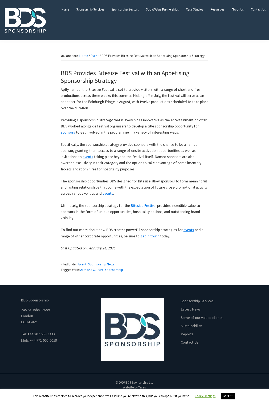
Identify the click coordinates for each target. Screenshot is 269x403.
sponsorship (114, 270)
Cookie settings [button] (205, 396)
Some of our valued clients (202, 317)
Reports (187, 334)
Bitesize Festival (143, 205)
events (88, 156)
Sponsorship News (101, 264)
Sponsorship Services (197, 301)
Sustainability (191, 325)
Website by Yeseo (134, 387)
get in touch (149, 236)
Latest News (191, 309)
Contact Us (189, 342)
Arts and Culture (92, 270)
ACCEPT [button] (228, 396)
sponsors (68, 132)
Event (82, 264)
